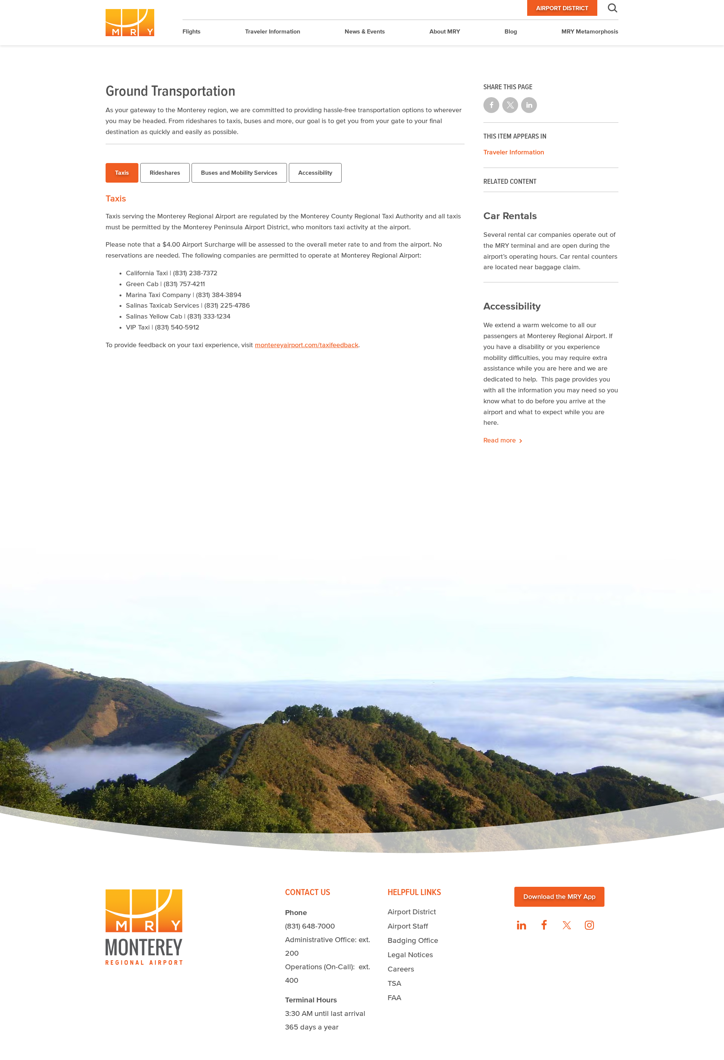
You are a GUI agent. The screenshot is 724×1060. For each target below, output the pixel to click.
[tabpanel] (285, 272)
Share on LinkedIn (529, 105)
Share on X (510, 105)
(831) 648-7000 (310, 926)
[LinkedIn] (521, 925)
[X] (566, 925)
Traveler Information (513, 152)
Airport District (562, 8)
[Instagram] (589, 925)
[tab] (122, 173)
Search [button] (607, 8)
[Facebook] (544, 925)
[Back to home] (130, 22)
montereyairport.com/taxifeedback (306, 345)
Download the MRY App (559, 896)
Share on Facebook (491, 105)
